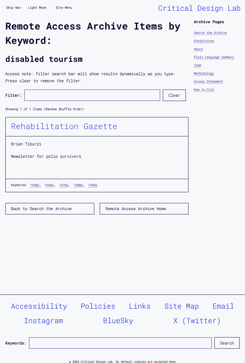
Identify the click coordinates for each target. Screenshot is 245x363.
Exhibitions (204, 41)
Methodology (204, 73)
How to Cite (204, 89)
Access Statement (208, 81)
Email (223, 306)
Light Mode (37, 7)
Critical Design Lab (199, 8)
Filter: (13, 95)
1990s (92, 185)
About (198, 49)
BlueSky (118, 320)
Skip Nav (13, 7)
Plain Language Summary (214, 57)
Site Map (181, 306)
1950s (34, 185)
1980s (78, 185)
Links (140, 306)
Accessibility (39, 306)
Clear (174, 95)
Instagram (43, 320)
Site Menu (64, 7)
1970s (63, 185)
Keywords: (15, 343)
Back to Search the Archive (41, 208)
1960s (49, 185)
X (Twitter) (197, 320)
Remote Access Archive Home (135, 208)
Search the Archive (210, 33)
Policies (98, 306)
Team (197, 65)
